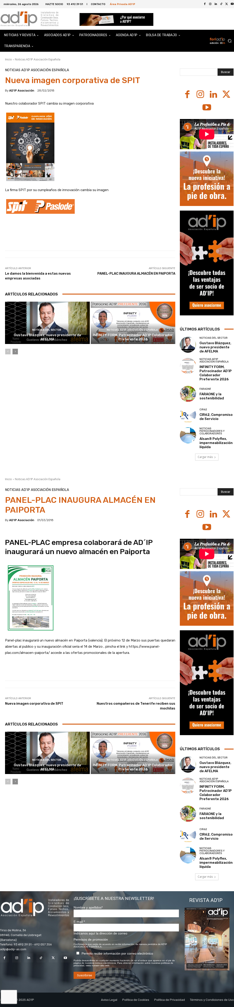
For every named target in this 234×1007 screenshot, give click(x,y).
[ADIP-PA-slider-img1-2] (116, 19)
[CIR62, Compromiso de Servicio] (188, 414)
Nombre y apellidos (88, 907)
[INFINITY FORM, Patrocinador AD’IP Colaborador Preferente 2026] (133, 323)
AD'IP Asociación (21, 90)
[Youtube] (206, 107)
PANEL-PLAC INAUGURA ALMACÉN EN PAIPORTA (136, 273)
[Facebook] (204, 4)
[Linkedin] (215, 4)
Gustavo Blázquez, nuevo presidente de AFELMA (47, 337)
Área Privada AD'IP (122, 4)
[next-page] (15, 352)
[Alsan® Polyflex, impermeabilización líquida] (188, 435)
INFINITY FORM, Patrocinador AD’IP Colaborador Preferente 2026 (133, 337)
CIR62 (203, 409)
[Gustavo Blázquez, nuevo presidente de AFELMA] (47, 323)
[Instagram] (210, 4)
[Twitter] (226, 4)
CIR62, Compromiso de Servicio (216, 417)
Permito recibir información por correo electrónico (117, 953)
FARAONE (205, 389)
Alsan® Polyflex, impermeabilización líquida (216, 443)
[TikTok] (221, 4)
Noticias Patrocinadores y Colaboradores (212, 431)
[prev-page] (8, 352)
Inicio (8, 59)
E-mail (79, 921)
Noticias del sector (46, 330)
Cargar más (205, 457)
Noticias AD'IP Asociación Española (37, 59)
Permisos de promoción (91, 939)
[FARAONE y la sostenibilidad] (188, 394)
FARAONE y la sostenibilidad (211, 396)
